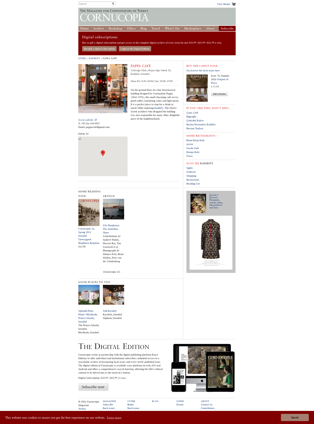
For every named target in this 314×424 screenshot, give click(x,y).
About (210, 28)
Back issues (109, 408)
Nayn (189, 156)
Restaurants (192, 179)
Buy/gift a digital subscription (99, 48)
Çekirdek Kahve (195, 120)
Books (130, 404)
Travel (155, 28)
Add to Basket (219, 93)
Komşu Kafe (193, 152)
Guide (82, 58)
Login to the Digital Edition (135, 48)
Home (84, 28)
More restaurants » (202, 135)
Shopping (191, 175)
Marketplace (192, 28)
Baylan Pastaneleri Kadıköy (201, 124)
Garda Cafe (192, 148)
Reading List (193, 183)
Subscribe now (93, 387)
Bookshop (115, 28)
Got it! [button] (294, 417)
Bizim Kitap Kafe (195, 140)
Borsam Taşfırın (194, 128)
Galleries (191, 171)
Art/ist (189, 144)
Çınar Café (192, 112)
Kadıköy (94, 58)
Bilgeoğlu (191, 116)
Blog (143, 28)
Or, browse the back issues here (203, 70)
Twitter (82, 408)
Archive (98, 28)
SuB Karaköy (110, 310)
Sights (189, 167)
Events (179, 404)
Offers (131, 28)
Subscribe (227, 28)
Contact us (206, 404)
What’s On (172, 28)
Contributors (208, 408)
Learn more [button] (114, 417)
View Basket (223, 4)
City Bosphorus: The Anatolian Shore (111, 229)
